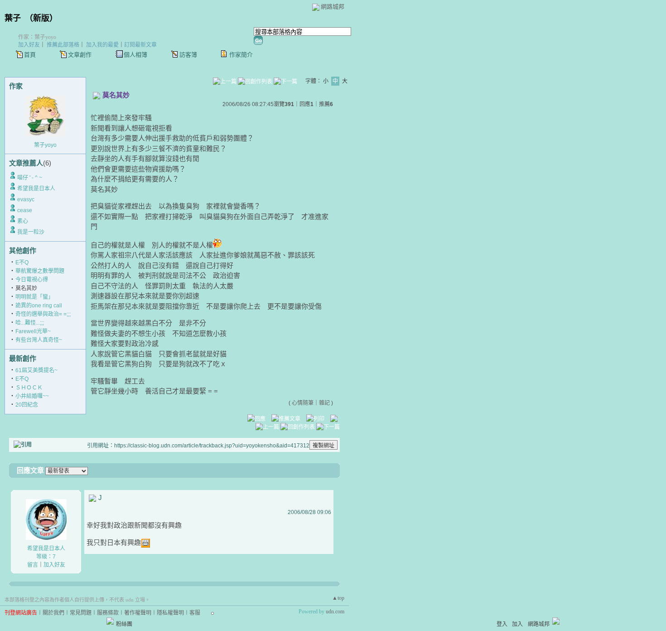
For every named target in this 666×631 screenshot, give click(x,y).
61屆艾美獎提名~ (36, 370)
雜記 (324, 403)
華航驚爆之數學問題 (39, 271)
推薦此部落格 (63, 45)
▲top (338, 598)
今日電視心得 (31, 280)
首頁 (30, 54)
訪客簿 (188, 54)
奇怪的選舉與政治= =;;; (43, 314)
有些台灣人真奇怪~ (38, 340)
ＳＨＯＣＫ (29, 387)
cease (24, 210)
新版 (41, 18)
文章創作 (80, 54)
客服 (194, 613)
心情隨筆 (303, 403)
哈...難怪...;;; (29, 323)
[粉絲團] (110, 621)
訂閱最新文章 (140, 45)
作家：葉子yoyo (37, 37)
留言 (32, 565)
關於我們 (53, 613)
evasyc (25, 199)
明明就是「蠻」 (34, 297)
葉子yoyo (45, 145)
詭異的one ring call (38, 305)
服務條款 (108, 613)
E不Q (22, 262)
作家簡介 (241, 54)
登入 (502, 624)
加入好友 (29, 45)
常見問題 (81, 613)
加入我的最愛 (102, 45)
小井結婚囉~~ (32, 396)
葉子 (13, 18)
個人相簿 (135, 54)
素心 (22, 221)
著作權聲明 (137, 613)
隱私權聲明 (170, 613)
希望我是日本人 (36, 188)
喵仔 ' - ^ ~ (29, 178)
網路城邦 (332, 6)
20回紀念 (26, 405)
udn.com (335, 611)
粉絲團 (124, 624)
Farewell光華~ (33, 331)
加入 (517, 624)
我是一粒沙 (30, 232)
